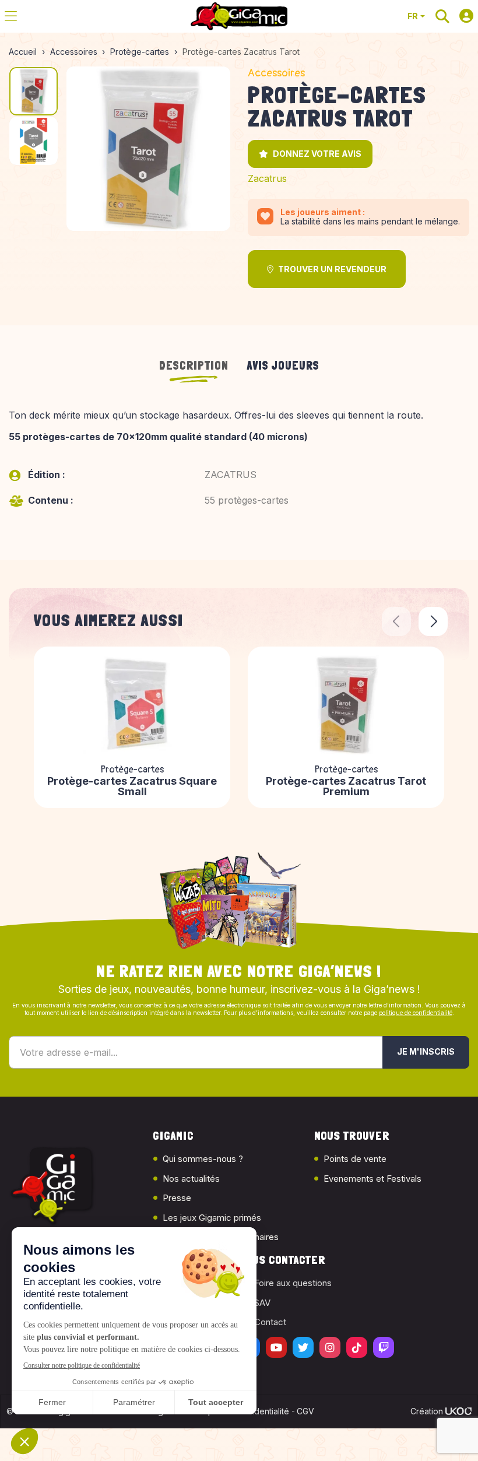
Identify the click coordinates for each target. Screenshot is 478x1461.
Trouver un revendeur (332, 269)
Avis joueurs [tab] (283, 366)
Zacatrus (267, 178)
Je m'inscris (426, 1051)
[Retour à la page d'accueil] (238, 16)
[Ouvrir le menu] (11, 16)
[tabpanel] (239, 470)
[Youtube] (276, 1347)
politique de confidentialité (415, 1012)
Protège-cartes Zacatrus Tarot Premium (346, 786)
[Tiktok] (356, 1347)
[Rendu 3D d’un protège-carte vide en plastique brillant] (148, 148)
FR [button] (412, 16)
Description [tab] (194, 366)
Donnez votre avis (317, 154)
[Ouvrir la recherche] (442, 16)
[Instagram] (329, 1347)
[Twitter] (303, 1347)
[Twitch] (383, 1347)
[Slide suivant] (433, 621)
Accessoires (276, 73)
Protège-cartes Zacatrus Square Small (132, 786)
